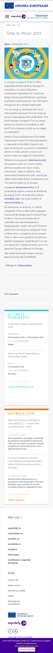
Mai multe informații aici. (26, 646)
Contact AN (13, 580)
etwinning (13, 554)
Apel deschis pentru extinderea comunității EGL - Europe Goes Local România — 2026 (24, 423)
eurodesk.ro (14, 544)
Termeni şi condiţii (16, 590)
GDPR (10, 596)
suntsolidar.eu (15, 533)
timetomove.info (37, 160)
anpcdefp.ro (14, 528)
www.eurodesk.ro (13, 202)
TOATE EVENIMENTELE (20, 387)
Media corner (14, 585)
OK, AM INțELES (26, 649)
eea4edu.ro (14, 538)
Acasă (8, 25)
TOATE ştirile (16, 500)
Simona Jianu (25, 265)
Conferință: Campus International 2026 (25, 326)
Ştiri (13, 25)
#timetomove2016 (25, 187)
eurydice (12, 549)
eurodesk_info (12, 198)
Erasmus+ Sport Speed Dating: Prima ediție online (23, 355)
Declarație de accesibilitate (14, 602)
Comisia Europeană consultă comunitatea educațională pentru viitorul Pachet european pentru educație (25, 462)
